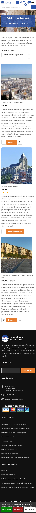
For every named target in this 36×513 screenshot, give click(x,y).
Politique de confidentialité (9, 453)
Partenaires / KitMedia (8, 475)
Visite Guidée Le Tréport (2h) (12, 102)
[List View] (29, 59)
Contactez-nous (6, 441)
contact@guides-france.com (14, 399)
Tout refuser (18, 509)
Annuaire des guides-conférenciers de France (15, 428)
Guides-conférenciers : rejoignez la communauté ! (17, 483)
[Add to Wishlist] (3, 142)
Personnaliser (30, 509)
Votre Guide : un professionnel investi (13, 479)
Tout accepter (6, 509)
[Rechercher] (33, 7)
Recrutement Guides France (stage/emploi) (15, 458)
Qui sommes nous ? (7, 437)
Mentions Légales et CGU (9, 449)
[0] (24, 2)
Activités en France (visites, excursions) (13, 424)
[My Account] (21, 3)
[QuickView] (20, 142)
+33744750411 (10, 395)
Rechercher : (6, 363)
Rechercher (28, 370)
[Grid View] (29, 55)
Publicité (4, 470)
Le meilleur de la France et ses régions (13, 433)
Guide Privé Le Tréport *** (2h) (12, 186)
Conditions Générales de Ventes (11, 445)
